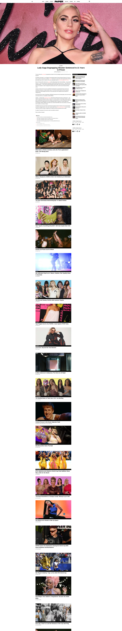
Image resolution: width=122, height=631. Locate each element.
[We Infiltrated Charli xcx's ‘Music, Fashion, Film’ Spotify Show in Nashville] (53, 262)
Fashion (47, 1)
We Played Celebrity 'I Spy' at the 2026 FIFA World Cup (51, 573)
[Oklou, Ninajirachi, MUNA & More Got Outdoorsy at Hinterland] (53, 166)
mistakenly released (47, 97)
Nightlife (66, 1)
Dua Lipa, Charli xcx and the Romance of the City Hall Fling (52, 623)
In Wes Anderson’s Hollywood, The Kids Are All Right (51, 373)
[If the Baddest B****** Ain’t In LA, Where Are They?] (74, 88)
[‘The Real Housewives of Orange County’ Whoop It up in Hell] (53, 485)
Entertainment (38, 198)
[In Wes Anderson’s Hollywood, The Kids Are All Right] (53, 362)
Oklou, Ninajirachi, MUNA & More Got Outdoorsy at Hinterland (53, 176)
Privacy (80, 122)
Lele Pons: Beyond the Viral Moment (46, 347)
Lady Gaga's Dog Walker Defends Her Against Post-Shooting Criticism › (47, 118)
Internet (71, 1)
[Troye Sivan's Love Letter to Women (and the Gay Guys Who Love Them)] (74, 84)
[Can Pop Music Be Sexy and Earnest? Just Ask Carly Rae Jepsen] (74, 117)
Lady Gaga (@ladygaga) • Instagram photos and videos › (43, 124)
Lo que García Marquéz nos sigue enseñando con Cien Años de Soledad (80, 77)
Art (74, 1)
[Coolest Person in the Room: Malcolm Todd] (53, 411)
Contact (76, 122)
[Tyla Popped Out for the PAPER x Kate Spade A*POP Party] (53, 313)
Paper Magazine (57, 71)
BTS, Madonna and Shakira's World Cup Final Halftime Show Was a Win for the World (53, 471)
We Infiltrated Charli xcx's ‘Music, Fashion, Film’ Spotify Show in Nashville (53, 274)
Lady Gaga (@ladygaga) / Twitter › (41, 123)
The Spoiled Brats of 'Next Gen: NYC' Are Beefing (49, 398)
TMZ (50, 78)
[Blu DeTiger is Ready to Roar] (74, 111)
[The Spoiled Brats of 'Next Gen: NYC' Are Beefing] (53, 387)
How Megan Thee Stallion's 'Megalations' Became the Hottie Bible (52, 597)
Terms (83, 122)
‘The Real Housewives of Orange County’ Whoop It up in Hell (53, 496)
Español (78, 1)
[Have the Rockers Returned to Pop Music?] (74, 107)
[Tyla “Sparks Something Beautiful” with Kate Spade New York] (53, 215)
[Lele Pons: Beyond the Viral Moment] (53, 336)
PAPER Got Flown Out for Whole (45, 249)
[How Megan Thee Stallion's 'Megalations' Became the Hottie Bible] (53, 585)
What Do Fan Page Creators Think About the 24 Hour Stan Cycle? (81, 100)
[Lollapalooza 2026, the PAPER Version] (74, 114)
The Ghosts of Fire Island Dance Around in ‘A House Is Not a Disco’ (81, 94)
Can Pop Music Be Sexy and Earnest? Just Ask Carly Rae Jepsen (80, 117)
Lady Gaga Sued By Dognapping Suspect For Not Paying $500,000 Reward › (48, 120)
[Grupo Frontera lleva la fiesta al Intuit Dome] (74, 104)
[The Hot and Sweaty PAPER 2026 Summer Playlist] (53, 289)
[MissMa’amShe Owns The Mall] (53, 435)
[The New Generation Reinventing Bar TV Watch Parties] (53, 189)
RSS (78, 122)
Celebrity (51, 1)
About (73, 122)
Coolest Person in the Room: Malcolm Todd (48, 422)
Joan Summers (38, 399)
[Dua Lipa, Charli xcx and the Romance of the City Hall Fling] (53, 612)
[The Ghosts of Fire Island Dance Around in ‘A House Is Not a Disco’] (74, 94)
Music (43, 1)
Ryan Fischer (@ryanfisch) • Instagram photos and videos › (44, 125)
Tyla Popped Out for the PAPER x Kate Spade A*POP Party (52, 324)
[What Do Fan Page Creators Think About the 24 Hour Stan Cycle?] (74, 100)
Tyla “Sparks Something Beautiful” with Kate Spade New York (53, 225)
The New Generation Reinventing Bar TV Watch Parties (51, 200)
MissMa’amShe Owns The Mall (44, 445)
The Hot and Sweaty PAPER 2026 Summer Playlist (50, 300)
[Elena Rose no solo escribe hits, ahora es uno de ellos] (74, 81)
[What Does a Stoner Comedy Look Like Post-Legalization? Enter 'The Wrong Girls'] (53, 139)
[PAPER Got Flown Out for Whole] (53, 238)
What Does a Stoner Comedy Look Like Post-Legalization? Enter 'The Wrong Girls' (52, 150)
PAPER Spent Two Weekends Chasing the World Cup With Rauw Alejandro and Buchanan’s (52, 546)
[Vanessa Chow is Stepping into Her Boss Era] (74, 91)
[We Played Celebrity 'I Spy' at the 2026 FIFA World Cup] (53, 562)
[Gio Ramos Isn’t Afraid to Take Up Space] (53, 509)
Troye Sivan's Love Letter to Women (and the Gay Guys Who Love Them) (81, 84)
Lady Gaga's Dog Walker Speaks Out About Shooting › (45, 119)
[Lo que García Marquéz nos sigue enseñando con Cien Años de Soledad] (74, 77)
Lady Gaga (44, 74)
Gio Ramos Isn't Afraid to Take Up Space (47, 520)
